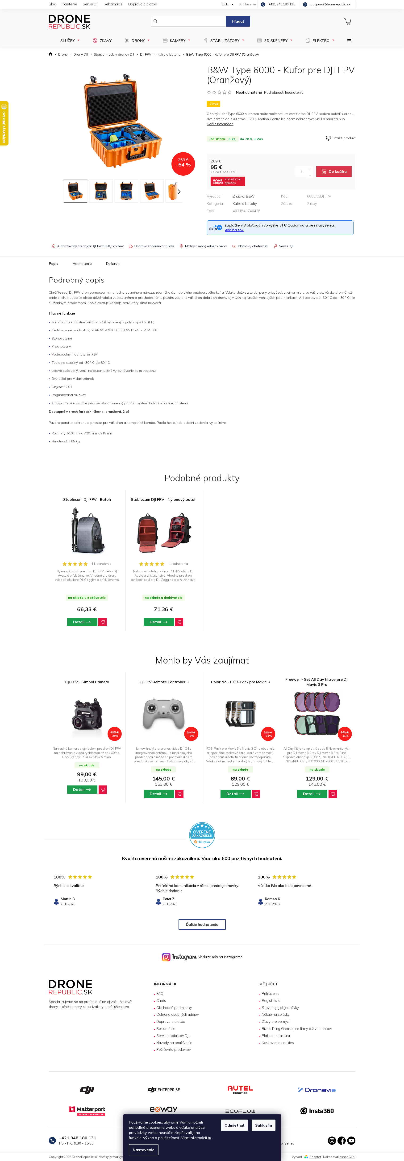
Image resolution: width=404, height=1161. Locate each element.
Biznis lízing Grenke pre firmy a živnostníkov (297, 1028)
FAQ (159, 993)
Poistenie (69, 4)
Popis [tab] (53, 263)
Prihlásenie (270, 993)
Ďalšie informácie (220, 124)
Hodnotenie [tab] (82, 263)
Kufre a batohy (245, 203)
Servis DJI (90, 4)
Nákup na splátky (276, 1014)
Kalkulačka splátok (233, 181)
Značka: (244, 196)
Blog (52, 4)
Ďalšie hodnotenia (202, 924)
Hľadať (238, 21)
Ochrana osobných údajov (177, 1014)
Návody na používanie (174, 1042)
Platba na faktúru (276, 1035)
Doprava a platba (142, 4)
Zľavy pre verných (276, 1021)
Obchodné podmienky (174, 1007)
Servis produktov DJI (172, 1035)
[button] (87, 789)
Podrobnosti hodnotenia (284, 92)
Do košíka (338, 171)
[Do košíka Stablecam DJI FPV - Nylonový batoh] (179, 622)
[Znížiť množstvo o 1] (310, 175)
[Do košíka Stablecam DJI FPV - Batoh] (102, 622)
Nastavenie (143, 1149)
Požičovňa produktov (173, 1049)
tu (209, 1137)
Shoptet (315, 1157)
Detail (78, 621)
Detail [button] (78, 789)
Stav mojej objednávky (280, 1007)
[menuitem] (68, 40)
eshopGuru (347, 1157)
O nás (161, 1000)
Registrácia (271, 1000)
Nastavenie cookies (278, 1042)
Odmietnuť (234, 1125)
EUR (225, 4)
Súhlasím (263, 1125)
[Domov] (52, 54)
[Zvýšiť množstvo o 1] (310, 169)
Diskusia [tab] (113, 263)
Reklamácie (113, 4)
